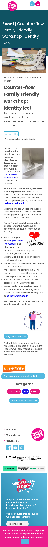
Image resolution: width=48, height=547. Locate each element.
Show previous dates (22, 400)
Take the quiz (15, 523)
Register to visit (14, 336)
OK (25, 541)
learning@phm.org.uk (17, 295)
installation (10, 176)
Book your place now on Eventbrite (21, 376)
